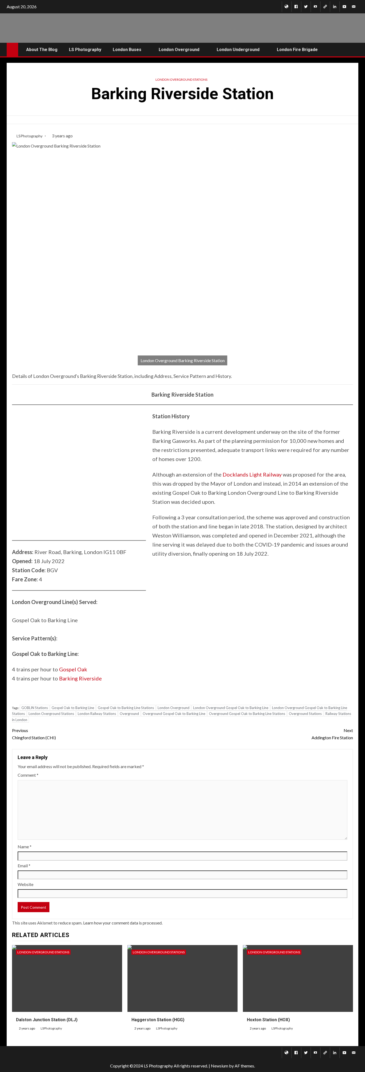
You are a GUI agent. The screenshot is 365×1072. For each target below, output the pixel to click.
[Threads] (325, 6)
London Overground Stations (181, 80)
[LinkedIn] (334, 6)
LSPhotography (30, 136)
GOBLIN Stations (34, 708)
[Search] (353, 49)
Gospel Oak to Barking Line (73, 708)
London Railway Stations (97, 713)
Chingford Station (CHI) (34, 734)
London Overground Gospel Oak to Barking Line (230, 708)
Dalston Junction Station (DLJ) (46, 1019)
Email (24, 865)
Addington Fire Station (332, 734)
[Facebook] (296, 6)
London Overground (173, 708)
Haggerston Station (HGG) (157, 1019)
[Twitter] (305, 6)
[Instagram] (315, 6)
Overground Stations (305, 713)
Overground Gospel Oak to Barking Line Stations (247, 713)
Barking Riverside (80, 678)
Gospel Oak (73, 669)
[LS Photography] (286, 6)
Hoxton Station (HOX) (268, 1019)
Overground (129, 713)
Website (25, 884)
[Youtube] (344, 6)
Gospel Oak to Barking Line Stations (126, 708)
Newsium (219, 1065)
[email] (353, 6)
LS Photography (85, 49)
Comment (28, 774)
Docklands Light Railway (252, 474)
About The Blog (41, 49)
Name (25, 846)
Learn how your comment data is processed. (122, 922)
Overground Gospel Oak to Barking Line (174, 713)
